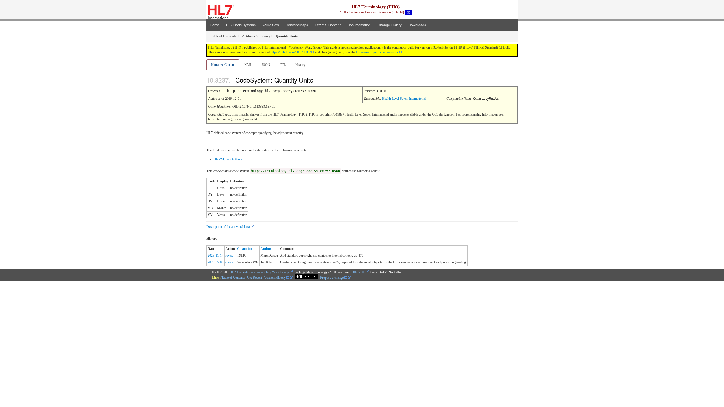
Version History (275, 278)
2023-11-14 (215, 255)
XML (248, 65)
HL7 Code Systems (241, 24)
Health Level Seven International (404, 99)
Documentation (359, 24)
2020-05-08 (215, 262)
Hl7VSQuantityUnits (228, 159)
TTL (283, 65)
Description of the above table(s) (228, 227)
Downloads (417, 24)
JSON (266, 65)
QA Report (254, 278)
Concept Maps (297, 24)
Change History (390, 24)
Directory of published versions (377, 52)
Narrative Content (223, 65)
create (229, 262)
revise (229, 255)
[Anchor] (318, 80)
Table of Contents (233, 278)
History (300, 65)
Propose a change (332, 278)
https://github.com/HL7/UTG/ (291, 52)
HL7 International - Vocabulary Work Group (259, 272)
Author (265, 249)
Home (214, 24)
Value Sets (270, 24)
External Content (328, 24)
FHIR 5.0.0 (357, 272)
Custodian (244, 249)
